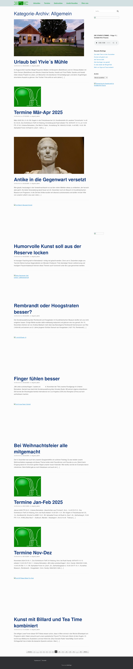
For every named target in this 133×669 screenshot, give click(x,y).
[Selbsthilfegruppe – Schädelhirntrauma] (21, 3)
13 (70, 651)
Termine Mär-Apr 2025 (38, 112)
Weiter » (86, 651)
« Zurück (29, 651)
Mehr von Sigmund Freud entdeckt (104, 67)
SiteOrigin (69, 665)
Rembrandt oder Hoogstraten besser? (46, 308)
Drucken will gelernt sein (101, 57)
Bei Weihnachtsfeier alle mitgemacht (41, 448)
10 (59, 651)
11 (62, 651)
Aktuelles (36, 3)
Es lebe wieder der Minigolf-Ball (103, 65)
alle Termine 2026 (99, 59)
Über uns (84, 3)
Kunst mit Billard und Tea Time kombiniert (48, 622)
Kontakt (44, 660)
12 (66, 651)
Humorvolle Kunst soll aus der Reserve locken (47, 249)
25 (80, 651)
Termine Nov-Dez (33, 552)
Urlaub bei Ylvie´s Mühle (41, 61)
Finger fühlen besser (37, 378)
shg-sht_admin (36, 66)
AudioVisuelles (72, 3)
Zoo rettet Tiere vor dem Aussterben (104, 54)
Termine (47, 3)
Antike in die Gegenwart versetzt (50, 179)
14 (73, 651)
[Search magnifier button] (117, 11)
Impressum (37, 660)
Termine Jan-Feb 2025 (38, 502)
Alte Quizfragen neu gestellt (102, 62)
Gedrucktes (58, 3)
